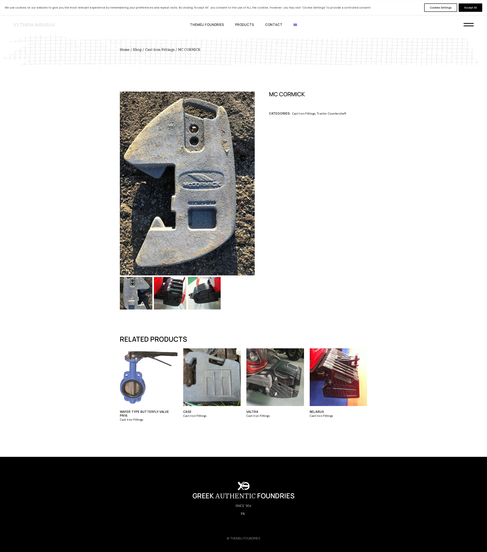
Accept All (470, 7)
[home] (34, 24)
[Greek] (295, 24)
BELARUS (317, 412)
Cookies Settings (441, 7)
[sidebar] (469, 25)
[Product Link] (148, 377)
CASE (187, 412)
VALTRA (252, 412)
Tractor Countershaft (331, 113)
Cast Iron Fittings (304, 113)
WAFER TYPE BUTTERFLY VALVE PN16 (144, 414)
